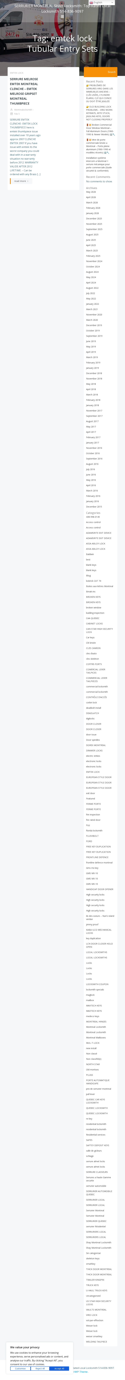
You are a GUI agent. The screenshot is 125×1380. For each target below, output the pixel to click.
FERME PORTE (93, 803)
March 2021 (92, 309)
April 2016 (91, 485)
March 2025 (92, 250)
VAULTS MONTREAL (96, 1309)
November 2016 (94, 447)
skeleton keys (93, 1258)
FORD (89, 841)
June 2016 (91, 474)
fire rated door (93, 819)
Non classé (91, 1053)
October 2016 (93, 453)
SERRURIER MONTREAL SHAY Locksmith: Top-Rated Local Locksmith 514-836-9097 (62, 8)
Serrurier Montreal (95, 1210)
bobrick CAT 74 (93, 580)
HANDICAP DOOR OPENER (99, 889)
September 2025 (94, 229)
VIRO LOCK (91, 1315)
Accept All (59, 1368)
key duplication (93, 938)
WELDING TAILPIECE (96, 1341)
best (88, 559)
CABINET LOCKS (94, 623)
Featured (90, 798)
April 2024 (91, 282)
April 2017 (91, 431)
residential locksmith (96, 1124)
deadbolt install (93, 707)
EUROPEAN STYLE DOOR (98, 777)
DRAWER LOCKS (94, 750)
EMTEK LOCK (16, 72)
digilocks (90, 718)
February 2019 (93, 362)
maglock (90, 994)
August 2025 (92, 234)
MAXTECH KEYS (94, 1005)
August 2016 (92, 463)
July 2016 (90, 469)
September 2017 (94, 415)
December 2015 (94, 506)
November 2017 (94, 410)
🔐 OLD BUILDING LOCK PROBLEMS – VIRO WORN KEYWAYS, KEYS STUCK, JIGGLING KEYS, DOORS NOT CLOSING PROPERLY (99, 113)
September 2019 (94, 335)
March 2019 (92, 357)
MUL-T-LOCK (92, 1042)
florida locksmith (94, 830)
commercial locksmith (97, 686)
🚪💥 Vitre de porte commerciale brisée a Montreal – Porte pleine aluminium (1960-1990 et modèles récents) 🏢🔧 (98, 146)
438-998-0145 (93, 516)
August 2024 (92, 271)
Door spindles (93, 739)
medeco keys (92, 1016)
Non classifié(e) (93, 1058)
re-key (89, 1118)
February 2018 (93, 399)
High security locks (95, 894)
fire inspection (93, 814)
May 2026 (91, 191)
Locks (89, 962)
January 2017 (92, 442)
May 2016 (91, 479)
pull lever (90, 1094)
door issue (91, 734)
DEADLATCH (92, 713)
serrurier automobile (96, 1185)
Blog (88, 575)
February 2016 (93, 496)
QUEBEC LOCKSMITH (97, 1108)
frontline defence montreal (99, 862)
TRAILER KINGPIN (95, 1279)
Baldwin (90, 554)
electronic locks (93, 761)
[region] (39, 1358)
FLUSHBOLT (92, 835)
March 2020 (92, 319)
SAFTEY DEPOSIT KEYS (97, 1145)
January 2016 (92, 501)
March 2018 (92, 394)
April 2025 (91, 245)
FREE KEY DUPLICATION (98, 846)
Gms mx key (92, 867)
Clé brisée (91, 642)
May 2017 (91, 426)
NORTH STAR (93, 1064)
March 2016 (92, 490)
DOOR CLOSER (93, 723)
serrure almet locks (95, 1161)
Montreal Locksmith (96, 1026)
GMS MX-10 (92, 873)
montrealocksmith (23, 109)
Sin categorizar (93, 1253)
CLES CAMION (93, 648)
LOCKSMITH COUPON (97, 984)
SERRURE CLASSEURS (97, 1172)
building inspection (95, 612)
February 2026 (93, 207)
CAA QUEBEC (92, 618)
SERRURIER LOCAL (95, 1199)
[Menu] (62, 16)
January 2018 (92, 405)
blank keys (91, 564)
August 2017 (92, 421)
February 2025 (93, 255)
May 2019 (91, 346)
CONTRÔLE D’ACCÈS (96, 697)
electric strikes (93, 755)
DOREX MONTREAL (96, 745)
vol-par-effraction (94, 1320)
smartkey (90, 1263)
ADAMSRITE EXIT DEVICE (98, 532)
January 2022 (92, 303)
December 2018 (94, 373)
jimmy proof (92, 924)
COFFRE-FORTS (94, 664)
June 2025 (91, 239)
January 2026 (92, 213)
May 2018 (91, 383)
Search (112, 72)
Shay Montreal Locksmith (98, 1242)
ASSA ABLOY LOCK (95, 543)
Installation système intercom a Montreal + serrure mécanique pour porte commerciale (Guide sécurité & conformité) (99, 164)
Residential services (95, 1134)
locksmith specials (95, 989)
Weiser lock (91, 1325)
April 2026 (91, 197)
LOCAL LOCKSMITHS (96, 952)
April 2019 (91, 351)
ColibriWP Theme (78, 1371)
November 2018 (94, 378)
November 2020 (94, 314)
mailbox (90, 1000)
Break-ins (90, 591)
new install (91, 1048)
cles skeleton (92, 658)
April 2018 (91, 389)
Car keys (90, 637)
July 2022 (90, 293)
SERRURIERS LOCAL (96, 1231)
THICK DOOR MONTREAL (99, 1269)
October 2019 (93, 330)
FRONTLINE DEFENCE (97, 857)
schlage (90, 1156)
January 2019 (92, 367)
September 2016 (94, 458)
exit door (90, 793)
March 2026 (92, 202)
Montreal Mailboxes (96, 1037)
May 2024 (91, 277)
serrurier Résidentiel (96, 1226)
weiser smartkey (94, 1336)
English (97, 2)
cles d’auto (91, 653)
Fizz (88, 825)
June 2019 (91, 341)
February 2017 (93, 437)
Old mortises (92, 1069)
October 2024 (93, 266)
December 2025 (94, 218)
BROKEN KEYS (93, 596)
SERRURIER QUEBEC (96, 1221)
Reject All (40, 1368)
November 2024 (94, 261)
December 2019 (94, 325)
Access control (93, 522)
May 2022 (91, 298)
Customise (20, 1368)
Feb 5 (17, 113)
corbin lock (91, 702)
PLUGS (89, 1074)
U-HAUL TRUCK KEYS (96, 1290)
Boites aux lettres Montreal (99, 586)
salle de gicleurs (94, 1150)
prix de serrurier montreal (98, 1088)
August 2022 (92, 287)
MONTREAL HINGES (96, 1021)
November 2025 (94, 223)
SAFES (89, 1140)
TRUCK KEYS (92, 1285)
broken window (93, 607)
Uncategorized (93, 1295)
